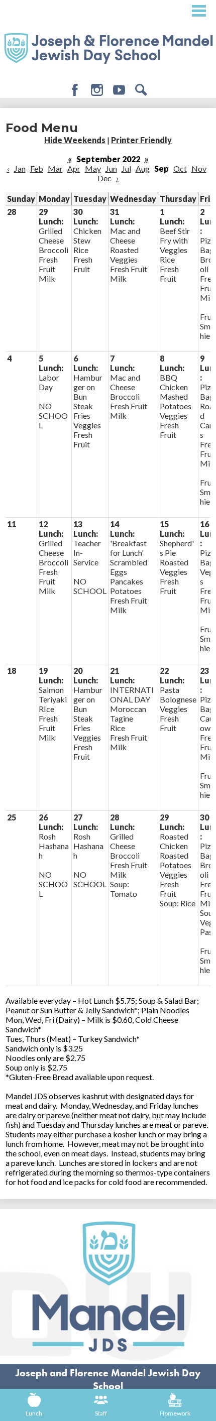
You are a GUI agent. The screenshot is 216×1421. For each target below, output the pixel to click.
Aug (143, 168)
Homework (175, 1413)
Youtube (119, 90)
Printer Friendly (141, 140)
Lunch (34, 1413)
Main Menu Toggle (199, 11)
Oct (180, 168)
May (93, 168)
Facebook (75, 90)
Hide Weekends (74, 140)
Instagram (97, 90)
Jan (20, 168)
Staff (101, 1413)
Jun (111, 168)
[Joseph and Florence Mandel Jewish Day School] (108, 47)
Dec (104, 178)
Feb (36, 168)
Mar (55, 168)
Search (141, 90)
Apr (73, 168)
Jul (126, 168)
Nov (198, 168)
